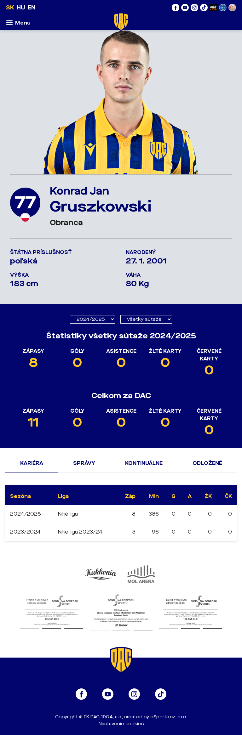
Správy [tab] (84, 463)
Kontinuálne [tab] (144, 463)
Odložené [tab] (207, 463)
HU (21, 7)
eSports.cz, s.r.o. (168, 717)
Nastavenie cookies (121, 724)
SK (10, 7)
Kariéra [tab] (31, 463)
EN (32, 7)
